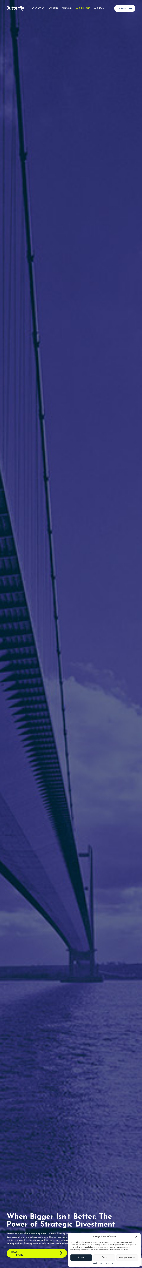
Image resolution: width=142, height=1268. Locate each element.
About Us (53, 8)
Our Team (99, 8)
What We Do (38, 8)
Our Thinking (83, 8)
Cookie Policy (98, 1263)
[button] (136, 1236)
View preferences (127, 1258)
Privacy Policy (110, 1263)
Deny (104, 1258)
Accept (81, 1258)
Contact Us (125, 9)
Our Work (67, 8)
